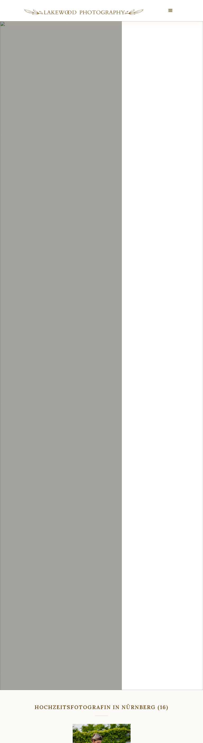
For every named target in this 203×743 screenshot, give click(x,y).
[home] (83, 12)
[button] (171, 11)
